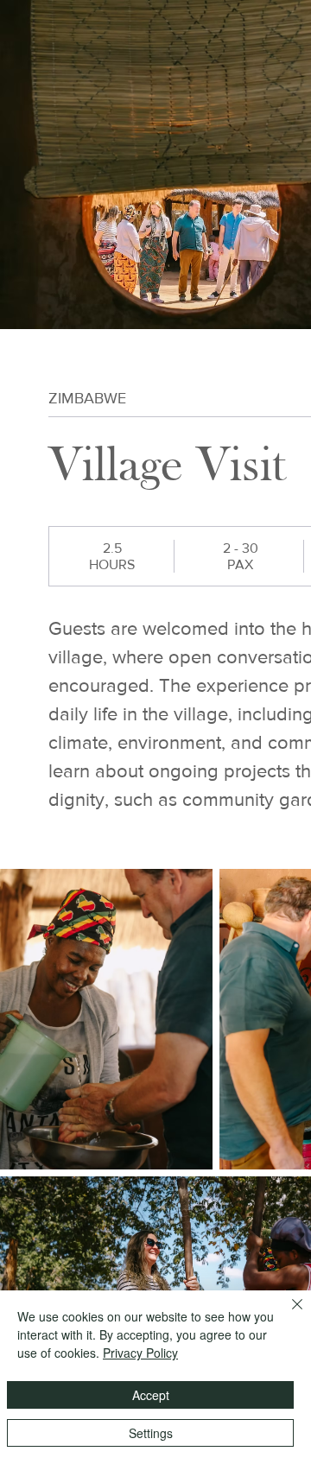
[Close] (287, 1314)
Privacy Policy (140, 1352)
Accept (150, 1395)
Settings (151, 1433)
